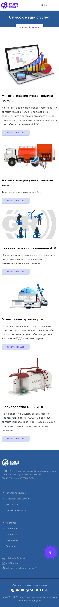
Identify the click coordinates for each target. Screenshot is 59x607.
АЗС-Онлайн (12, 504)
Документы (11, 540)
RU (46, 17)
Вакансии (10, 546)
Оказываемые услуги (17, 498)
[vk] (17, 590)
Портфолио (11, 528)
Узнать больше (15, 132)
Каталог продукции (15, 492)
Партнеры (11, 534)
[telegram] (37, 590)
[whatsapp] (27, 590)
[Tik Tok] (46, 590)
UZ (46, 14)
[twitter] (32, 590)
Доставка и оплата (15, 510)
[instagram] (13, 590)
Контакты (10, 522)
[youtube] (22, 590)
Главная (23, 27)
